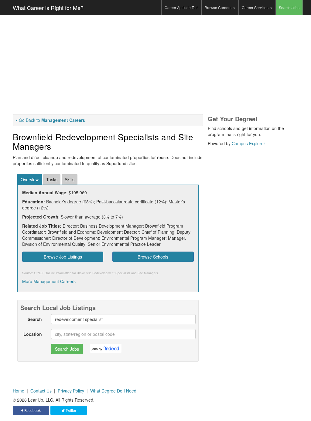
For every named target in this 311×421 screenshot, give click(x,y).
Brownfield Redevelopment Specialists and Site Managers (117, 273)
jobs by (97, 348)
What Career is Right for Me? (48, 8)
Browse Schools (153, 257)
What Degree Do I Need (113, 391)
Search (35, 319)
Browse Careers (218, 7)
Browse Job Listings (63, 257)
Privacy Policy (71, 391)
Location (32, 334)
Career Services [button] (255, 7)
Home (18, 391)
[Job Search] (112, 348)
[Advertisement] (155, 64)
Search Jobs (289, 7)
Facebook (32, 410)
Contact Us (41, 391)
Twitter (70, 410)
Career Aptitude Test (181, 7)
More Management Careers (49, 281)
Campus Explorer (248, 143)
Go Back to (52, 120)
